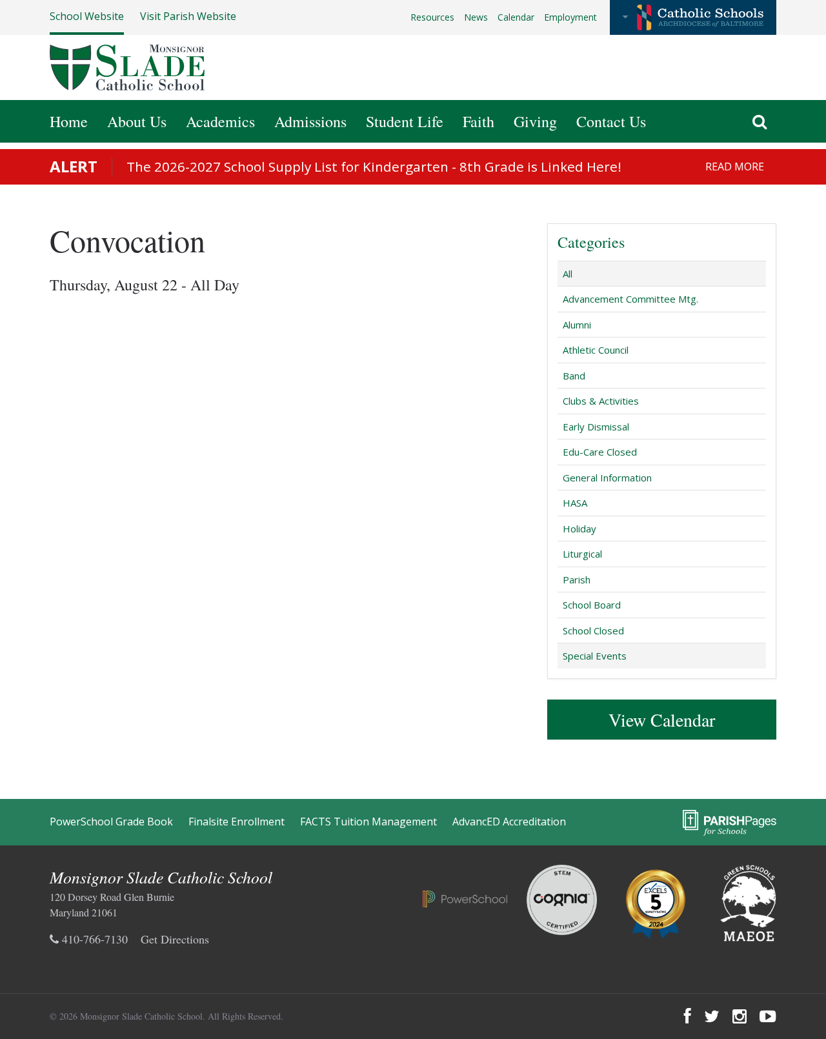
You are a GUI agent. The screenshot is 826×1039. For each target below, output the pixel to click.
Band (574, 375)
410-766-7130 (93, 939)
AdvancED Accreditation (509, 821)
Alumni (577, 324)
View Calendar (662, 719)
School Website (87, 16)
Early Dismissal (596, 426)
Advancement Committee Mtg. (630, 298)
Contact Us (611, 121)
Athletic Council (596, 349)
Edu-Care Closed (600, 451)
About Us (136, 121)
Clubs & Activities (601, 400)
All (567, 273)
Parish (576, 579)
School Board (592, 604)
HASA (575, 502)
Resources (432, 17)
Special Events (595, 655)
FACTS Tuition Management (368, 821)
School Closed (593, 630)
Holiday (579, 528)
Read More (734, 166)
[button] (693, 17)
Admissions (310, 121)
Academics (220, 121)
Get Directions (175, 939)
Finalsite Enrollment (236, 821)
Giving (535, 121)
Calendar (516, 17)
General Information (607, 477)
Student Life (404, 121)
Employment (570, 17)
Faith (478, 121)
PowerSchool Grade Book (111, 821)
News (476, 17)
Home (69, 121)
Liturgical (582, 553)
